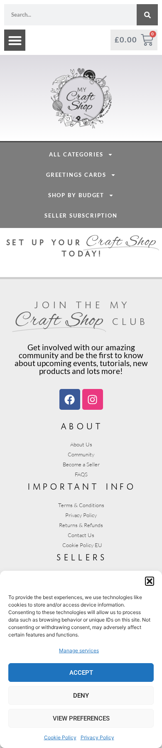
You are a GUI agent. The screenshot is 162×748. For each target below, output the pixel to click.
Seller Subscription (81, 215)
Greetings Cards (76, 174)
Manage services (79, 650)
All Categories (76, 154)
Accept (81, 672)
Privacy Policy (97, 737)
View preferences (81, 718)
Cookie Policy (60, 737)
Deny (81, 695)
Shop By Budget (76, 195)
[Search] (147, 14)
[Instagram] (92, 399)
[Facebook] (69, 399)
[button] (149, 581)
